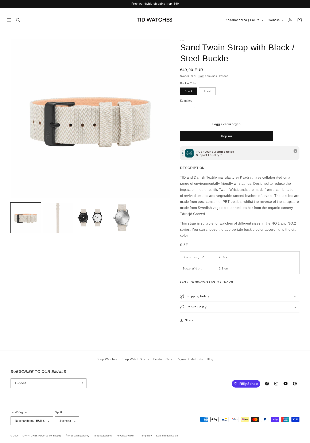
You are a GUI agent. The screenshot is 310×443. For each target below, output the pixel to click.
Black (189, 91)
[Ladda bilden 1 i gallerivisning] (26, 218)
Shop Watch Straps (135, 359)
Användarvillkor (126, 435)
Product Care (163, 359)
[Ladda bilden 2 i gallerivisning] (58, 218)
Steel (207, 91)
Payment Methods (190, 359)
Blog (210, 359)
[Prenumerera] (81, 383)
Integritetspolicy (103, 435)
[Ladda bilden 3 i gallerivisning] (90, 218)
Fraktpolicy (145, 435)
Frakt (201, 76)
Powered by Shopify (50, 436)
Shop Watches (107, 359)
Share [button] (189, 320)
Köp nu (226, 136)
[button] (8, 20)
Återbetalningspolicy (77, 435)
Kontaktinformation (167, 435)
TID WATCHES (29, 436)
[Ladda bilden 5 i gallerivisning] (122, 218)
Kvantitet (186, 100)
